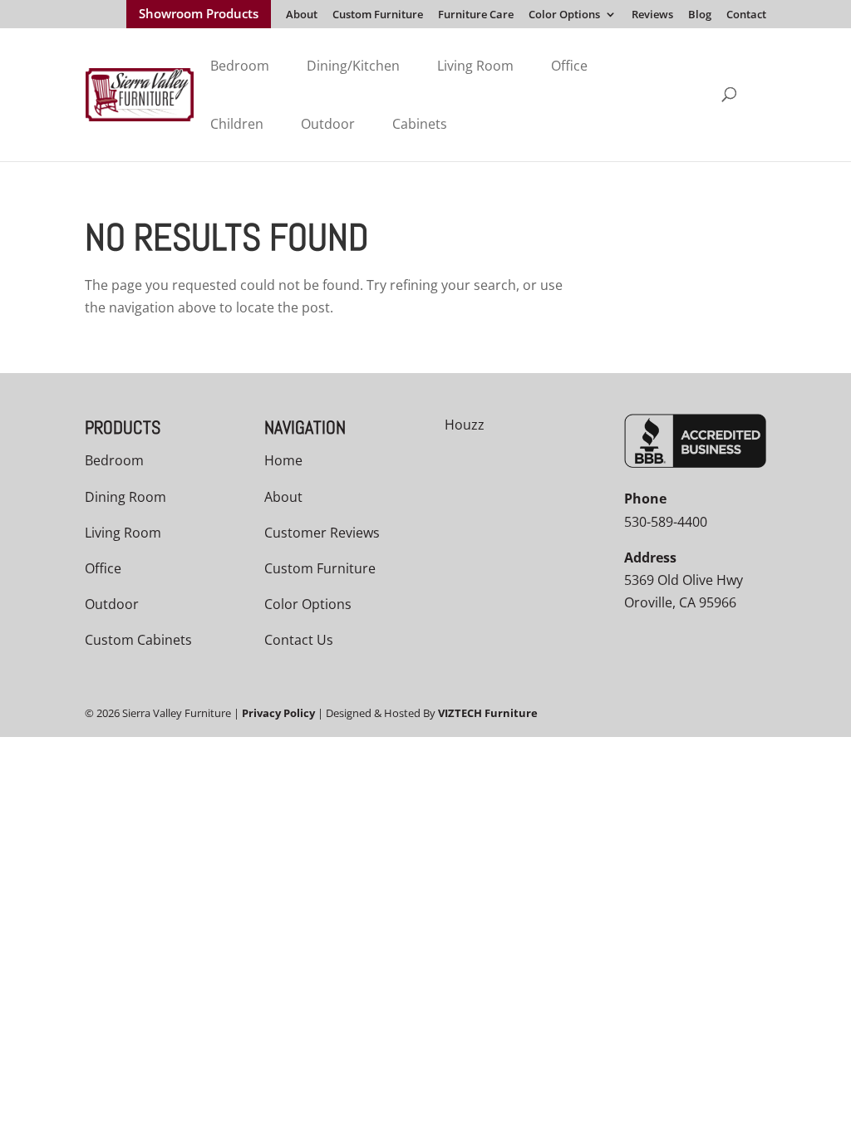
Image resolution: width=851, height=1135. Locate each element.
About (301, 15)
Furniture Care (476, 15)
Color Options (564, 15)
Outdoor (328, 124)
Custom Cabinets (138, 640)
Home (283, 460)
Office (569, 66)
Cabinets (419, 124)
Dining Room (125, 497)
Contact (746, 15)
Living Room (475, 66)
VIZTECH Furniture (488, 712)
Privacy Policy (278, 712)
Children (236, 124)
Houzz (465, 424)
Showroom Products (198, 15)
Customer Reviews (322, 532)
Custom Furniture (377, 15)
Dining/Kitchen (353, 66)
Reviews (652, 15)
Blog (699, 15)
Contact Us (298, 640)
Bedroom (239, 66)
